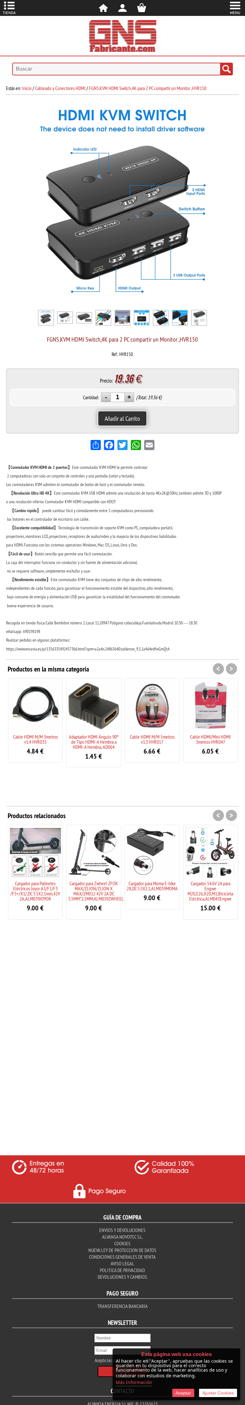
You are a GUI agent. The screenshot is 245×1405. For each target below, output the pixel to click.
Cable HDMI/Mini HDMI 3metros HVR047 (210, 739)
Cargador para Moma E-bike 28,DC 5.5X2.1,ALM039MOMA (152, 886)
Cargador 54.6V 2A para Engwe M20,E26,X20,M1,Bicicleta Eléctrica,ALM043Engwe (210, 891)
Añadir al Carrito (122, 418)
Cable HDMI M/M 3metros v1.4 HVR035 (35, 739)
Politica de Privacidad (122, 1270)
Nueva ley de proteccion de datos (122, 1250)
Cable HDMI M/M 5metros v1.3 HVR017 (152, 739)
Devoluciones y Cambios (122, 1277)
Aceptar (183, 1392)
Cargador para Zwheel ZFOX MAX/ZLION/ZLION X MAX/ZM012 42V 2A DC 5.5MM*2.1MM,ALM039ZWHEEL (96, 891)
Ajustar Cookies (218, 1392)
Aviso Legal (122, 1263)
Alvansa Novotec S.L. (122, 1237)
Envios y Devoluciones (122, 1230)
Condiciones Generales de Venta (122, 1257)
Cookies (122, 1243)
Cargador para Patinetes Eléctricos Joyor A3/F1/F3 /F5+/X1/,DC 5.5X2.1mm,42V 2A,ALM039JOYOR (35, 891)
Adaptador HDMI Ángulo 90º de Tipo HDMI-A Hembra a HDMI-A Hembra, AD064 (93, 742)
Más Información (134, 1382)
